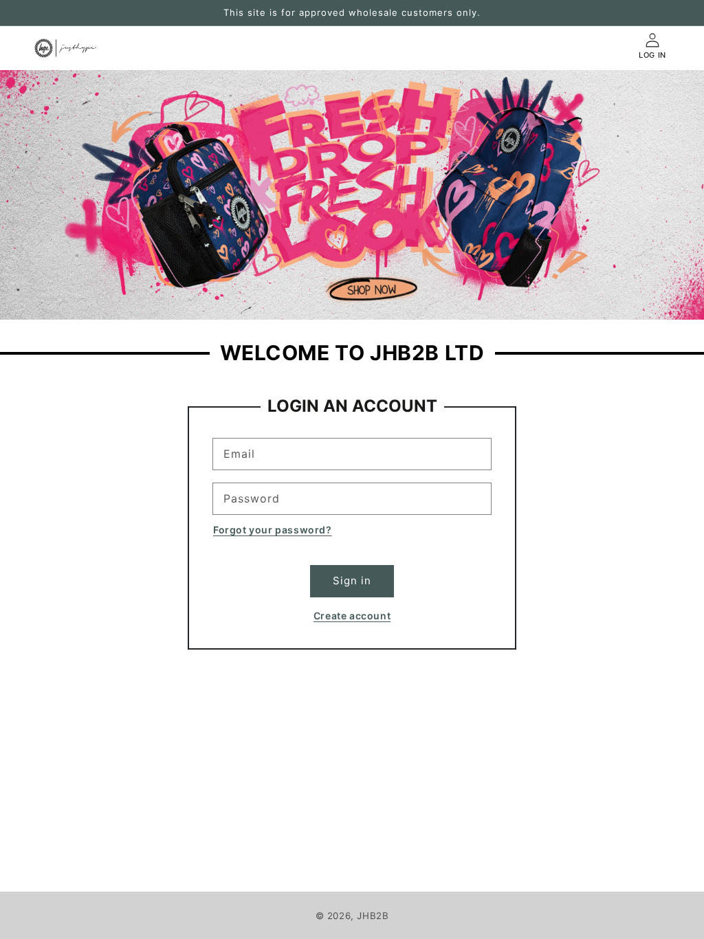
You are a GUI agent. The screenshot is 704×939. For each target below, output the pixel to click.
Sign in (352, 580)
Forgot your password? (272, 529)
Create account (352, 615)
